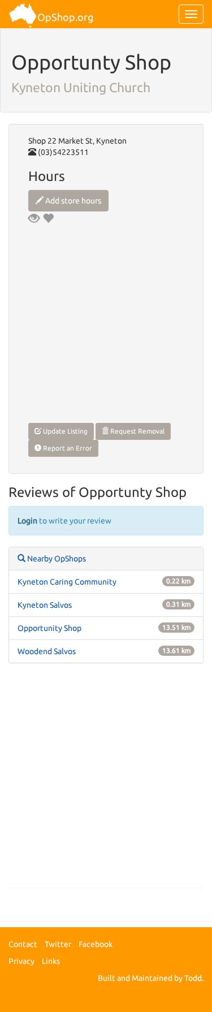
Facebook (96, 944)
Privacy (21, 961)
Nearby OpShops (55, 558)
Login (27, 520)
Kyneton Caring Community (67, 581)
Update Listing (64, 431)
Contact (22, 944)
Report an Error (66, 448)
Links (51, 961)
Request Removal (137, 431)
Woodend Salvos (47, 651)
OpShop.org (65, 17)
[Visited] (34, 218)
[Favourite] (48, 218)
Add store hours (72, 200)
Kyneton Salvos (45, 604)
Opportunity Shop (49, 628)
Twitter (58, 944)
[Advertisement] (106, 781)
